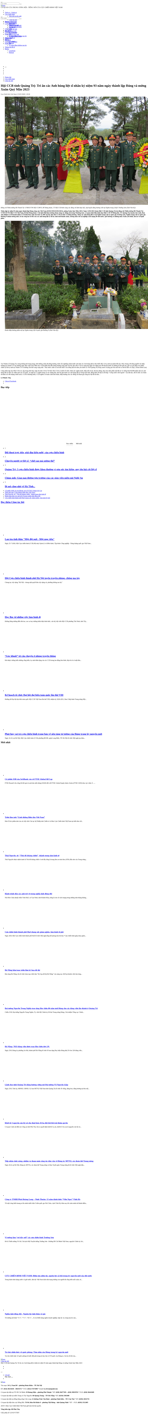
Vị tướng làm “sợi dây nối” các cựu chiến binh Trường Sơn (29, 1237)
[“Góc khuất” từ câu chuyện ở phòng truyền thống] (20, 652)
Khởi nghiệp (13, 33)
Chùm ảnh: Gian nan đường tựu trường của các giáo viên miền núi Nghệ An (44, 478)
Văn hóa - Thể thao (11, 42)
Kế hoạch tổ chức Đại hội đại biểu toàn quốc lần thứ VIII (34, 695)
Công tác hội (13, 20)
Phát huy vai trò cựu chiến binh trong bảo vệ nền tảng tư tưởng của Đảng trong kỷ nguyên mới (53, 734)
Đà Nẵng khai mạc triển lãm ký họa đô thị (22, 970)
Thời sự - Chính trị (11, 12)
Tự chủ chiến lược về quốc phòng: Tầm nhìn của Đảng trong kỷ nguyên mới (36, 1352)
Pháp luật (8, 43)
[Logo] (3, 5)
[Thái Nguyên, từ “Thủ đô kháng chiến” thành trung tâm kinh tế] (20, 852)
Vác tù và (12, 27)
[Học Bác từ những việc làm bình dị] (20, 613)
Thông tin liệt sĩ (10, 47)
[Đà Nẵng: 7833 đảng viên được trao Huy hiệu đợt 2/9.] (20, 1042)
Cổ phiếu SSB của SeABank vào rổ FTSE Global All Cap (23, 490)
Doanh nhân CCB (10, 31)
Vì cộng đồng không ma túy (18, 45)
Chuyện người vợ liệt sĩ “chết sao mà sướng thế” (30, 461)
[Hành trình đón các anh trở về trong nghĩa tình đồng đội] (20, 890)
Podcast (11, 43)
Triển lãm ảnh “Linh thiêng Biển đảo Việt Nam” (20, 492)
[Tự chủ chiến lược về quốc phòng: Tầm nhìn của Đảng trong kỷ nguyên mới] (20, 1348)
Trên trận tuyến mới (15, 16)
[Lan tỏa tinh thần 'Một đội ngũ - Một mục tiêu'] (20, 535)
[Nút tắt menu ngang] (12, 1377)
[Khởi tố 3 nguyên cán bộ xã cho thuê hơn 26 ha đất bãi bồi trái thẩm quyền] (20, 1119)
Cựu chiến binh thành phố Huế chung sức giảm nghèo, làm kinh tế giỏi (27, 498)
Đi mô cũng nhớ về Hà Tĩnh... (20, 486)
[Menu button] (1, 2)
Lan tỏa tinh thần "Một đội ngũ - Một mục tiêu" (29, 539)
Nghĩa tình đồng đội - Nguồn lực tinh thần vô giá (25, 1314)
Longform (12, 51)
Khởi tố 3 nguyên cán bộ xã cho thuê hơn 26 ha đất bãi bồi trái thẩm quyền (36, 1123)
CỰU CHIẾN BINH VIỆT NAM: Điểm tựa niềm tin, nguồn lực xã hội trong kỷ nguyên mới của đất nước (48, 1276)
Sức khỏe (8, 40)
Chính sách (8, 29)
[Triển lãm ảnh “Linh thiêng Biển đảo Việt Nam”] (20, 813)
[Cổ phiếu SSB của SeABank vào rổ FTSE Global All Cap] (20, 775)
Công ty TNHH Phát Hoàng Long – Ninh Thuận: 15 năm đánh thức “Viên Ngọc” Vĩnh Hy (42, 1199)
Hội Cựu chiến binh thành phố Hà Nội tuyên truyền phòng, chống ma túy (42, 578)
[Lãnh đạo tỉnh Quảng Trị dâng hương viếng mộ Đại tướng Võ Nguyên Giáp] (20, 1081)
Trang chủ (8, 77)
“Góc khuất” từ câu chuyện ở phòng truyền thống (30, 656)
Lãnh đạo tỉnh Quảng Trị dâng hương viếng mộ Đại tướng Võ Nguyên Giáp (36, 1085)
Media (7, 49)
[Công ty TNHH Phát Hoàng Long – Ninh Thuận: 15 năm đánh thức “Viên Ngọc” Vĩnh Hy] (20, 1195)
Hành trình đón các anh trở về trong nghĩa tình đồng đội (22, 496)
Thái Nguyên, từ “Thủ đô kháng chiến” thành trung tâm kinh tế (25, 494)
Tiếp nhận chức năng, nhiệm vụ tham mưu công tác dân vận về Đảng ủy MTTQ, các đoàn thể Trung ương (49, 1161)
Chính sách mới (14, 34)
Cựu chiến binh (10, 14)
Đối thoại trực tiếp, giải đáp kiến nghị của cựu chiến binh (34, 452)
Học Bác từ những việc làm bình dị (23, 617)
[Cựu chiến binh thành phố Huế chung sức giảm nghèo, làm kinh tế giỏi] (20, 928)
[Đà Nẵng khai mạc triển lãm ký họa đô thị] (20, 966)
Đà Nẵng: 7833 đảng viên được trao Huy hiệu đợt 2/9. (27, 1046)
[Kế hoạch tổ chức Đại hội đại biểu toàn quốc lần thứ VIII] (20, 691)
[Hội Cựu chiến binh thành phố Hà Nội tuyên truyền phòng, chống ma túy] (20, 574)
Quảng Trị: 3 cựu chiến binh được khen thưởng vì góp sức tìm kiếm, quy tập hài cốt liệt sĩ (51, 469)
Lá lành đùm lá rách (15, 27)
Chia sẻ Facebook (10, 381)
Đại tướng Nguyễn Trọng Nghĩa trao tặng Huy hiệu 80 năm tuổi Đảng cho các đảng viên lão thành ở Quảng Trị (51, 1008)
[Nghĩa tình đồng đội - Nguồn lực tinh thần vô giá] (20, 1310)
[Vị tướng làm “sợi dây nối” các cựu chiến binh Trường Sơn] (20, 1234)
